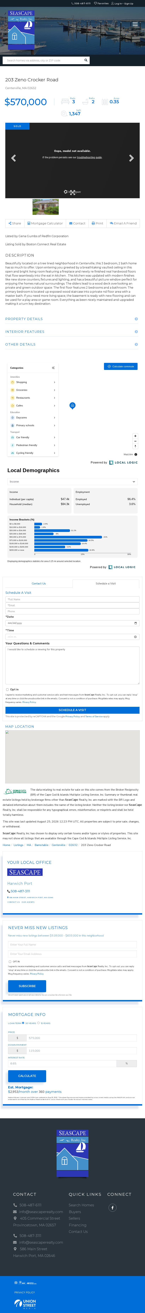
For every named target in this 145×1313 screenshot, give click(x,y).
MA (29, 845)
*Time (9, 630)
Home (6, 845)
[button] (86, 60)
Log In (118, 3)
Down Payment (17, 1045)
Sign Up (128, 3)
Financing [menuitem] (77, 1225)
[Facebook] (112, 1208)
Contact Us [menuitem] (78, 1232)
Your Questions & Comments (27, 643)
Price (11, 1032)
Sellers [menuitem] (74, 1218)
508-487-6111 (82, 3)
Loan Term (14, 1023)
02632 (73, 845)
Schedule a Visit (106, 584)
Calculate (27, 1076)
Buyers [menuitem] (75, 1212)
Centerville (58, 845)
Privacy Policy (29, 702)
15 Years (45, 1023)
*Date (9, 617)
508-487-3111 (20, 891)
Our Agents (28, 902)
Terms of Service (94, 716)
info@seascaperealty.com (41, 1212)
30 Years (30, 1023)
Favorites (103, 3)
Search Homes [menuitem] (81, 1205)
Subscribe (27, 986)
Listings (18, 845)
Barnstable (41, 845)
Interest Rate (16, 1057)
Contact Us (39, 584)
